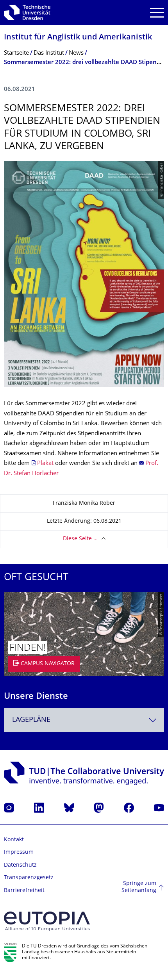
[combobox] (84, 720)
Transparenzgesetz (29, 877)
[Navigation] (157, 13)
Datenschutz (20, 865)
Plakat (45, 464)
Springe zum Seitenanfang (139, 887)
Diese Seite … (80, 538)
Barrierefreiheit (24, 890)
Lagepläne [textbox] (31, 720)
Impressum (19, 852)
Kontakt (14, 839)
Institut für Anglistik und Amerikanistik (78, 37)
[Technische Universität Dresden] (27, 12)
